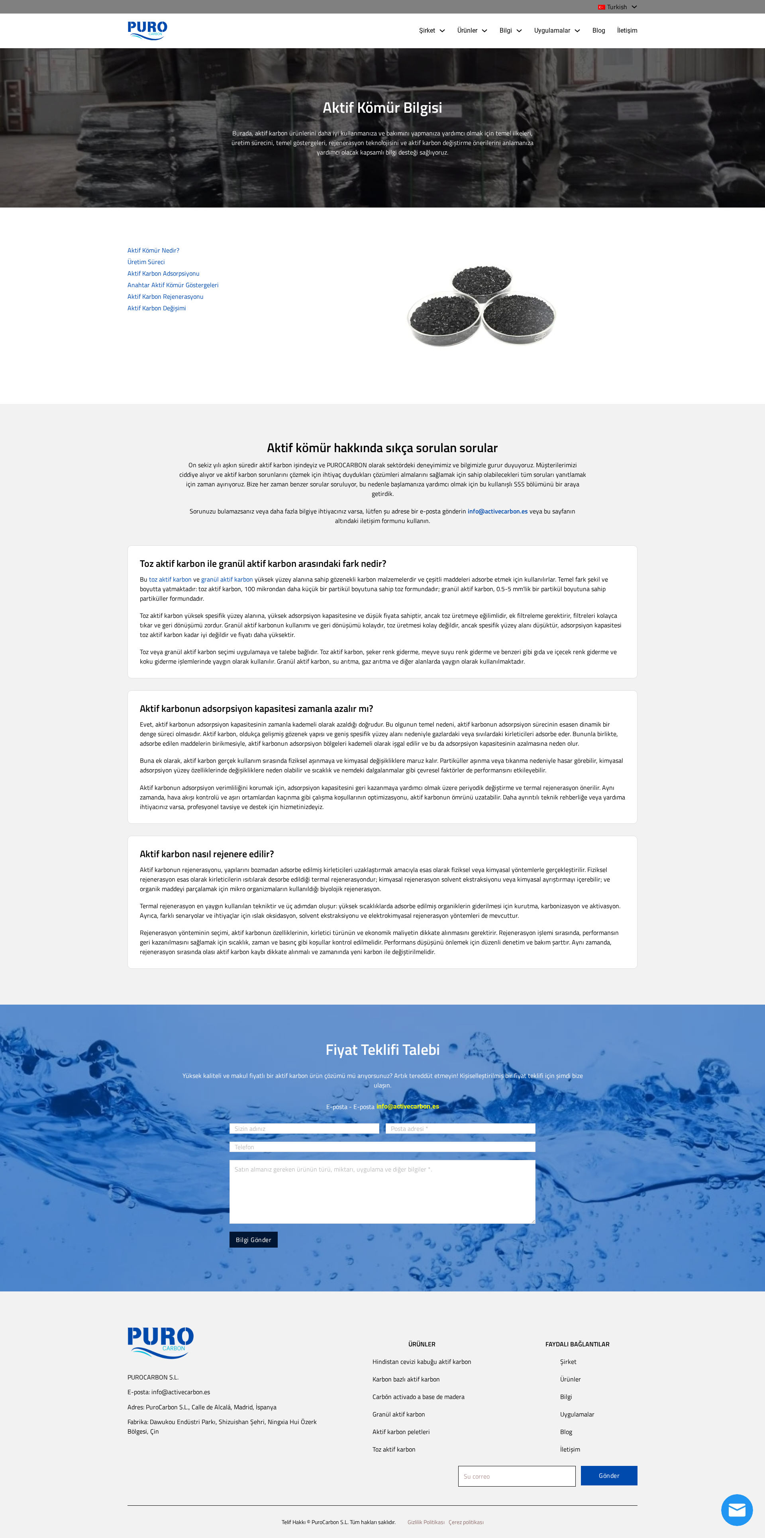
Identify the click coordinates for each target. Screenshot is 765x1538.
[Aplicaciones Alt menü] (577, 30)
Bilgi (506, 30)
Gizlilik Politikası (426, 1522)
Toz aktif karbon (394, 1449)
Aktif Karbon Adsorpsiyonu (164, 273)
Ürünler (467, 30)
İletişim (627, 30)
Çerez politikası (466, 1522)
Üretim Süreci (146, 261)
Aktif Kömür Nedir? (153, 250)
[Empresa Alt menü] (442, 30)
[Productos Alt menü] (484, 30)
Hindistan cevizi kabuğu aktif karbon (422, 1361)
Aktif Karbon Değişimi (157, 308)
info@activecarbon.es (408, 1106)
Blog (598, 30)
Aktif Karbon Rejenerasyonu (166, 296)
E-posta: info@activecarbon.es (169, 1392)
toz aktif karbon (170, 579)
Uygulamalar (552, 30)
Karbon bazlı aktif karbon (406, 1379)
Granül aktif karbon (399, 1414)
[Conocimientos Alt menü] (519, 30)
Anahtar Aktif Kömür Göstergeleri (173, 285)
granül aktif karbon (227, 579)
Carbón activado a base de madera (419, 1396)
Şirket (427, 30)
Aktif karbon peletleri (401, 1431)
